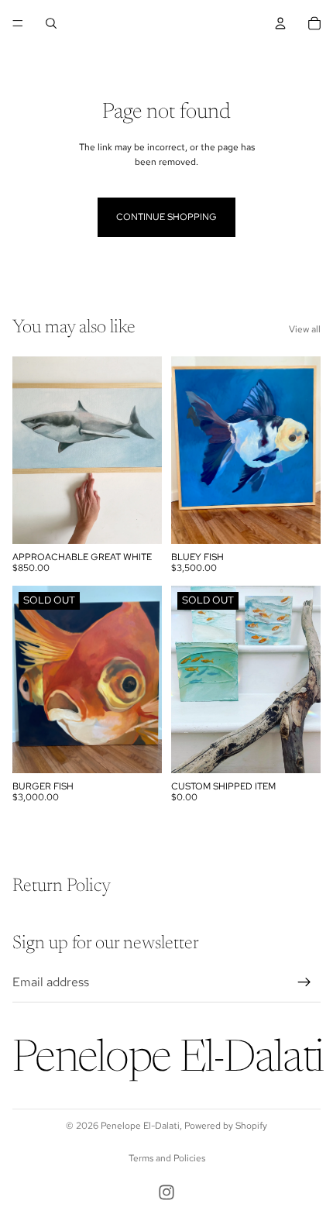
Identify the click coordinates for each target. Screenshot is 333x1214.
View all (305, 329)
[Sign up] (304, 981)
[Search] (51, 23)
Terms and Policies (167, 1158)
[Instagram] (166, 1192)
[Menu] (18, 23)
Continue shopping (166, 217)
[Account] (280, 23)
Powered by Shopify (225, 1125)
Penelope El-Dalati (140, 1125)
